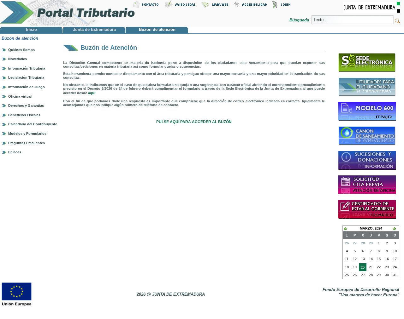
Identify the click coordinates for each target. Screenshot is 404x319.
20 (362, 268)
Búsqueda (299, 20)
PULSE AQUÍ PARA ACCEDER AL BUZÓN (194, 122)
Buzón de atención (20, 38)
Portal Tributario (67, 13)
